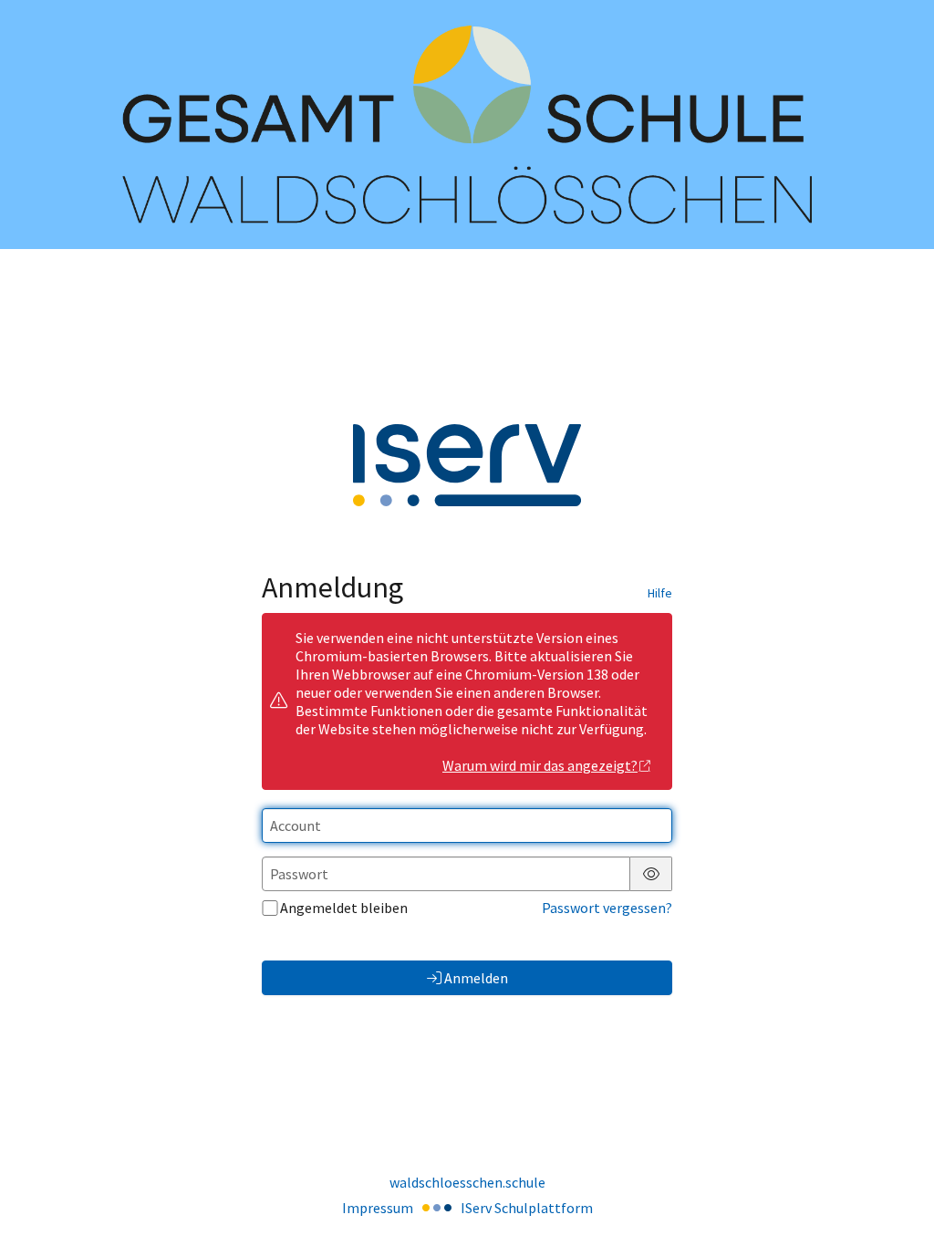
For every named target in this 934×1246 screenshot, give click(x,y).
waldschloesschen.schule (467, 1182)
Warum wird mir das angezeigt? (540, 765)
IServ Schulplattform (527, 1208)
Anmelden (476, 978)
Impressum (377, 1208)
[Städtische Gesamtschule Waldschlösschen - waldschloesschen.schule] (467, 124)
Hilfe (660, 593)
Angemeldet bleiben (344, 907)
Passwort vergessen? (607, 907)
